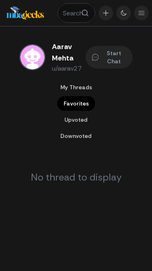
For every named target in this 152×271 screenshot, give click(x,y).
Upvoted (76, 119)
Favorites (76, 103)
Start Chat (114, 57)
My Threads (76, 87)
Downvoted (76, 136)
